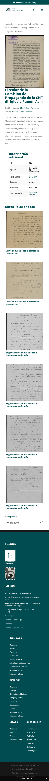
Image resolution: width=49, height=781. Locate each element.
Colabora (31, 747)
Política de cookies (13, 620)
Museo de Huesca (33, 193)
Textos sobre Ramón (18, 667)
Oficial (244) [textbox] (23, 522)
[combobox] (24, 521)
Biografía (13, 645)
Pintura (12, 648)
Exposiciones (15, 705)
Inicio (7, 24)
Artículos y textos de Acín (20, 663)
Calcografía (14, 690)
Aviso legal (9, 616)
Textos (12, 709)
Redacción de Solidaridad (22, 111)
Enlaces (30, 743)
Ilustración (14, 656)
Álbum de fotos (16, 670)
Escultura (13, 652)
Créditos (8, 624)
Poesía (12, 732)
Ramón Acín (32, 729)
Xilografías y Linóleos (18, 694)
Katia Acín (15, 679)
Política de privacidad (14, 628)
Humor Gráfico (16, 659)
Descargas (31, 751)
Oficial (32, 24)
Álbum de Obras (16, 674)
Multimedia (31, 740)
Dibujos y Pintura (17, 698)
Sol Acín (30, 736)
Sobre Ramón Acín (19, 24)
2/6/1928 (33, 176)
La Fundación (34, 721)
